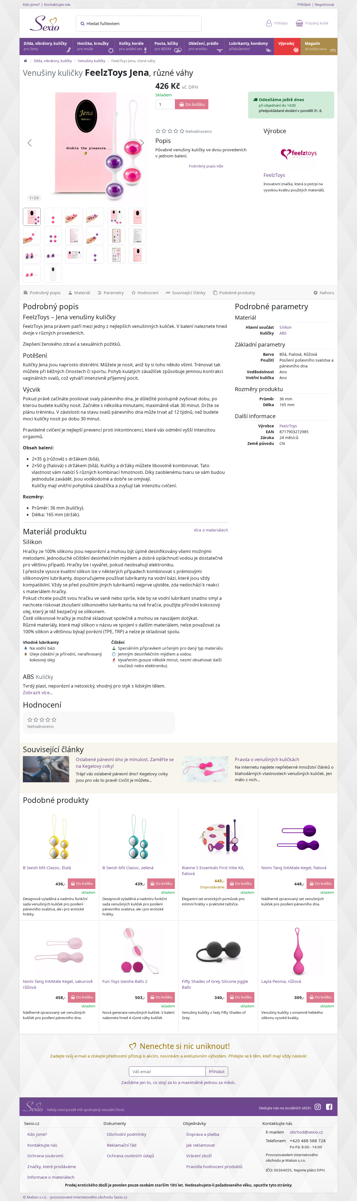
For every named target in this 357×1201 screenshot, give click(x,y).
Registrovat (324, 4)
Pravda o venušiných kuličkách (267, 759)
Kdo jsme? (31, 4)
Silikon (285, 327)
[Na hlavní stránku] (25, 60)
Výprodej (286, 43)
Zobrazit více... (38, 693)
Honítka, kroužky (92, 46)
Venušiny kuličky (91, 60)
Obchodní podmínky (126, 1134)
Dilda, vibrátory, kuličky (45, 46)
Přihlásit (304, 4)
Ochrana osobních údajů (130, 1155)
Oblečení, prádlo (203, 46)
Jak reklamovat (200, 1145)
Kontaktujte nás (57, 4)
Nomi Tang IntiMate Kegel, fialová (293, 867)
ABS (283, 333)
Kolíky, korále (131, 46)
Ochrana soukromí (45, 1155)
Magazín (316, 46)
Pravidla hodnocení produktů (214, 1166)
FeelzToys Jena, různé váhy (133, 60)
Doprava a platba (202, 1134)
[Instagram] (318, 1107)
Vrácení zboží (199, 1155)
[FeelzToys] (299, 154)
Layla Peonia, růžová (281, 981)
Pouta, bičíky (166, 46)
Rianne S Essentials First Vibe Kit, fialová (213, 870)
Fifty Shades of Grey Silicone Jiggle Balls (215, 984)
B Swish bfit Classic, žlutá (47, 867)
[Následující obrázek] (142, 143)
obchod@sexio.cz (306, 1132)
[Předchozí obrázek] (29, 143)
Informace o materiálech (50, 1177)
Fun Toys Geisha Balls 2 (125, 981)
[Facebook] (329, 1107)
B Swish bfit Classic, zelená (127, 867)
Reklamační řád (121, 1145)
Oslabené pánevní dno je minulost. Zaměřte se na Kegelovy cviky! (125, 762)
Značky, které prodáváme (51, 1166)
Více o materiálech (211, 530)
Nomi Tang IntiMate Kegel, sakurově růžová (58, 984)
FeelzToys (274, 175)
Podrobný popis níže (206, 166)
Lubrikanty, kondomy (248, 46)
